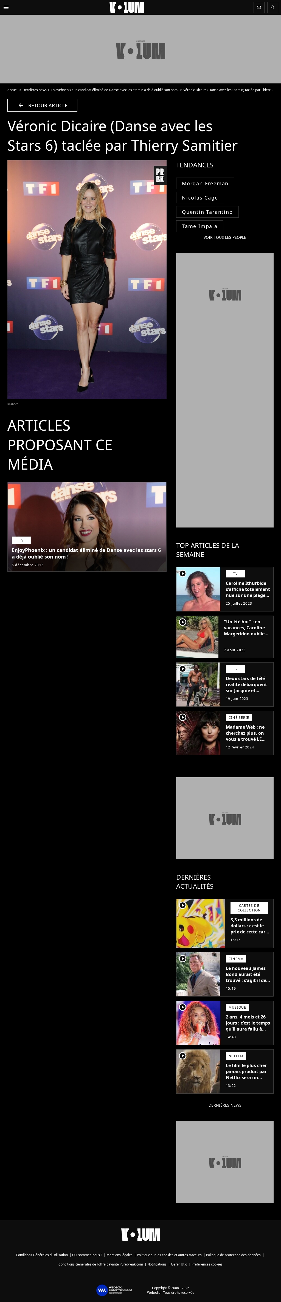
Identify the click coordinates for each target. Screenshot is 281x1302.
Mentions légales (119, 1255)
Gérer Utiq (179, 1264)
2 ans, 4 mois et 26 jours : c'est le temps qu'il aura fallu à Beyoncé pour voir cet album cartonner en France (248, 1032)
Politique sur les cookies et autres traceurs (169, 1255)
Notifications (157, 1264)
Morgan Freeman (205, 183)
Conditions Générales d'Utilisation (42, 1255)
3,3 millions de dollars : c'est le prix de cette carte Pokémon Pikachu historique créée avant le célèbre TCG (250, 938)
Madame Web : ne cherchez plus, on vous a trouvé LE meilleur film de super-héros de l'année (245, 742)
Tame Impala (200, 226)
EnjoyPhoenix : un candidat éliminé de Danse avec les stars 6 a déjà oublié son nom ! (115, 90)
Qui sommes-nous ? (87, 1255)
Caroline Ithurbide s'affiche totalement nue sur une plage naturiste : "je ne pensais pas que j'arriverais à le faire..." (248, 601)
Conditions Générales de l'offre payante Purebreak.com (100, 1264)
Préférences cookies (207, 1264)
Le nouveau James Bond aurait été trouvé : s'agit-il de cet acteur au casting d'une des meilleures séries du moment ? (247, 986)
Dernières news (35, 90)
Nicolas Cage (200, 197)
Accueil (12, 90)
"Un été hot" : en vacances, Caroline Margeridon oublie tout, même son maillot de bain (244, 634)
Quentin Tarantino (207, 212)
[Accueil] (131, 7)
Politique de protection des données (233, 1255)
